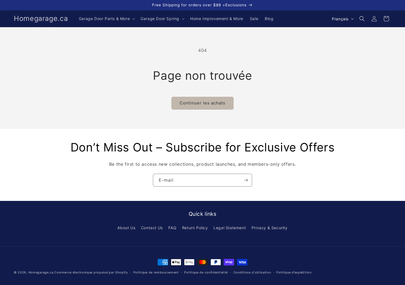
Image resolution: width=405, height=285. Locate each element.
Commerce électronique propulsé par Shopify (91, 272)
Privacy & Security (270, 227)
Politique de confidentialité (206, 272)
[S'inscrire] (246, 180)
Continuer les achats (202, 103)
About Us (126, 227)
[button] (106, 18)
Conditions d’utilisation (252, 272)
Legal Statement (230, 227)
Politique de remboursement (156, 272)
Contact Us (152, 227)
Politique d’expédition (293, 272)
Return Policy (195, 227)
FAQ (172, 227)
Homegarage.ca (40, 272)
